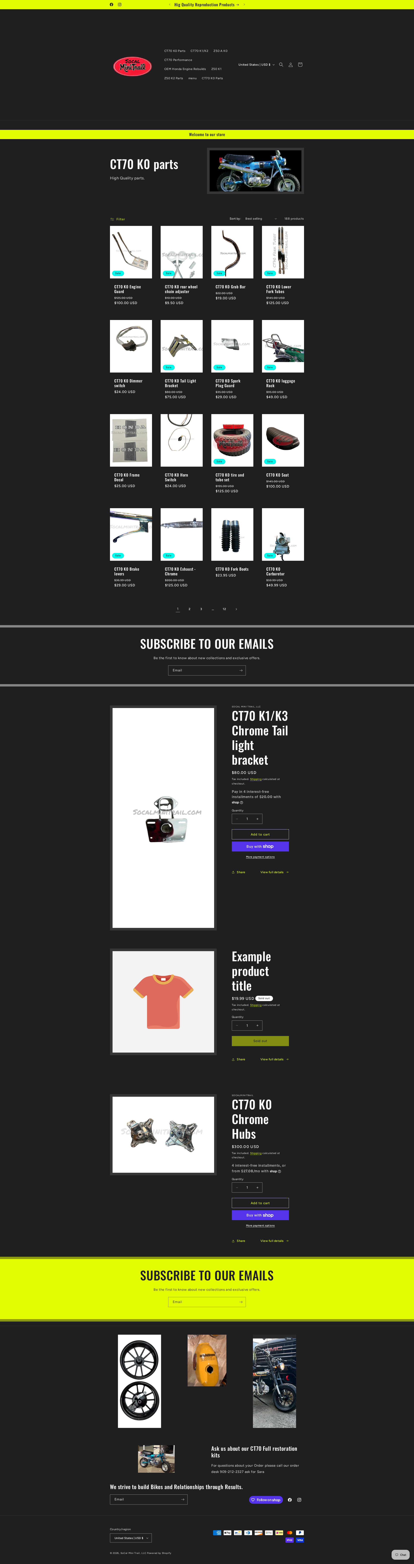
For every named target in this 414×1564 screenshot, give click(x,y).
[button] (281, 64)
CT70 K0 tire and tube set (230, 477)
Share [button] (241, 872)
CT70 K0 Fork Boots (232, 568)
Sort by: (235, 219)
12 (224, 609)
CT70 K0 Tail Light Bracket (180, 383)
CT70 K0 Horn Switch (176, 477)
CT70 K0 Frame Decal (127, 477)
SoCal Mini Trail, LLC (133, 1553)
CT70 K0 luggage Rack (280, 383)
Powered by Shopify (159, 1553)
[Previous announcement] (169, 4)
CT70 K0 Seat (277, 474)
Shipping (256, 779)
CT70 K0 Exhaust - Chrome (180, 571)
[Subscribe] (241, 670)
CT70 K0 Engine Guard (127, 289)
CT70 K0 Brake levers (126, 571)
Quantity (237, 810)
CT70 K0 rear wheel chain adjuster (181, 289)
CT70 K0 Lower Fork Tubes (278, 289)
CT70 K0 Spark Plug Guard (228, 383)
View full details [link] (272, 1059)
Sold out (260, 1041)
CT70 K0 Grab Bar (230, 286)
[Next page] (236, 609)
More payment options (260, 856)
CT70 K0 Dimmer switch (128, 383)
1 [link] (178, 609)
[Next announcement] (244, 4)
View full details (272, 872)
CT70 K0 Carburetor (275, 571)
